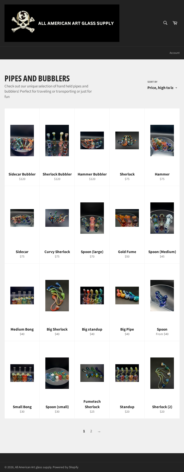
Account (175, 53)
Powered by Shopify (65, 467)
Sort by (152, 82)
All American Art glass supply (33, 467)
